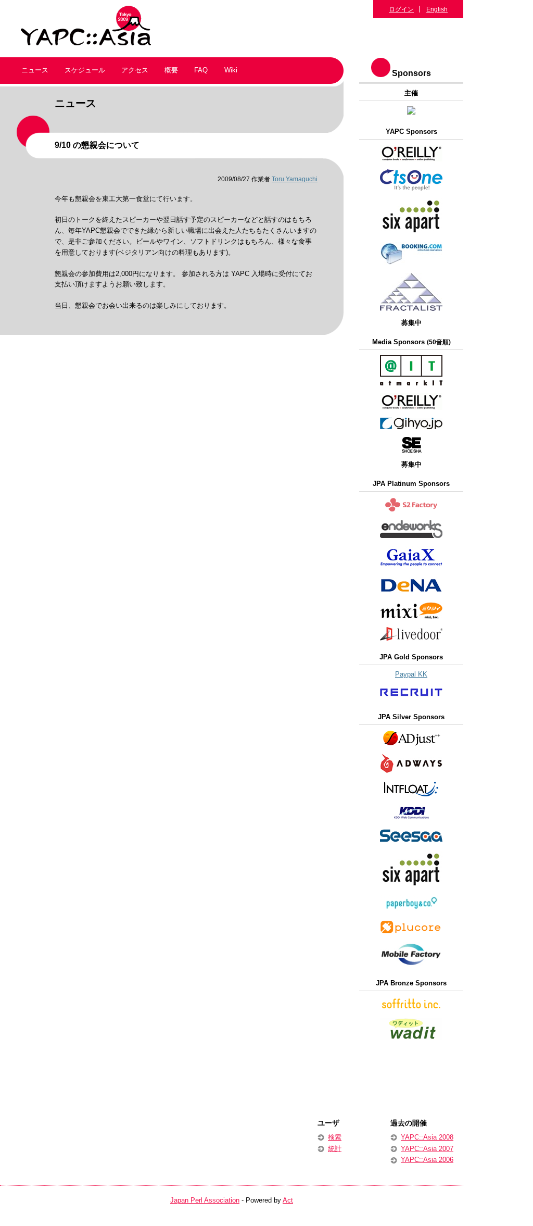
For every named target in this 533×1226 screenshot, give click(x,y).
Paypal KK (411, 674)
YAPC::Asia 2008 (427, 1137)
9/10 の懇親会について (97, 145)
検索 (334, 1137)
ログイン (401, 9)
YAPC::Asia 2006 (427, 1160)
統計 (334, 1149)
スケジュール (85, 70)
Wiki (230, 70)
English (437, 9)
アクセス (134, 70)
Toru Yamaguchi (295, 179)
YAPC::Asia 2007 (427, 1149)
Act (288, 1200)
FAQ (201, 70)
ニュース (34, 70)
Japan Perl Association (204, 1200)
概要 (171, 70)
